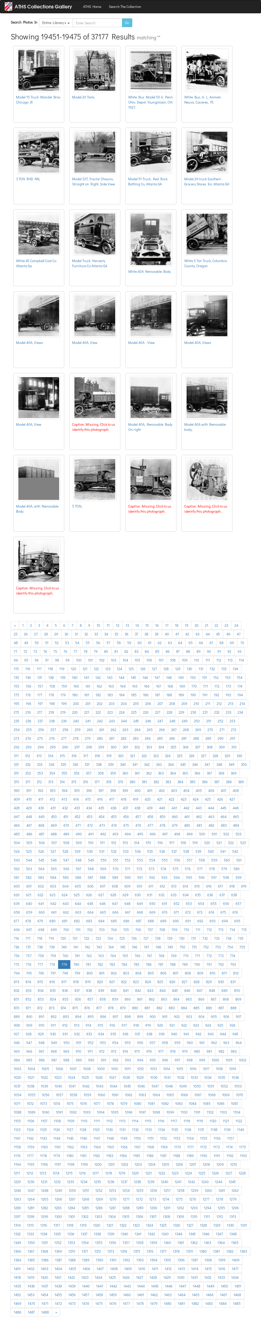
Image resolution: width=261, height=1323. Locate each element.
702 (90, 929)
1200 (98, 1164)
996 (165, 1060)
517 (171, 842)
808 (188, 973)
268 (186, 729)
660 (42, 912)
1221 (148, 1173)
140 (74, 677)
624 (65, 894)
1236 (110, 1181)
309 (222, 747)
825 (160, 981)
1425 (112, 1277)
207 (160, 703)
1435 (17, 1286)
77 (75, 651)
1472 (58, 1303)
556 (177, 860)
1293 (194, 1207)
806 (163, 973)
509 (79, 842)
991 (103, 1060)
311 (16, 755)
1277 (206, 1199)
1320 (96, 1225)
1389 (85, 1260)
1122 (239, 1120)
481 (199, 825)
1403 (44, 1268)
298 (89, 747)
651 (164, 903)
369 (234, 773)
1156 (217, 1138)
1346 (206, 1233)
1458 (99, 1294)
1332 (17, 1233)
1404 (58, 1268)
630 (138, 894)
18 (176, 625)
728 (158, 938)
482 (211, 825)
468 (41, 825)
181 (86, 694)
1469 (17, 1303)
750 (182, 947)
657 (238, 903)
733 (216, 938)
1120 (213, 1120)
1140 (240, 1129)
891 (41, 1016)
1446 (169, 1286)
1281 (31, 1207)
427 (232, 799)
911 (53, 1025)
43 (197, 634)
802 (114, 973)
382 (156, 781)
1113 (122, 1120)
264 (137, 729)
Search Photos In (25, 22)
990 (91, 1060)
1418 (17, 1277)
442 (186, 807)
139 (63, 677)
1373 (110, 1251)
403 (174, 790)
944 (223, 1034)
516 (160, 842)
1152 (163, 1138)
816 (52, 981)
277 (64, 738)
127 (154, 668)
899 (140, 1016)
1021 (31, 1077)
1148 (110, 1138)
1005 (45, 1068)
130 (189, 668)
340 (123, 764)
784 (124, 964)
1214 (56, 1173)
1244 (218, 1181)
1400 (236, 1260)
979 (185, 1051)
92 (229, 651)
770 (186, 955)
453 (89, 816)
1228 (242, 1173)
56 (98, 642)
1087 (234, 1103)
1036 (235, 1077)
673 (199, 912)
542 (235, 851)
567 (78, 868)
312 (27, 755)
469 (54, 825)
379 (120, 781)
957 (152, 1042)
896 (103, 1016)
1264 (31, 1199)
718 (39, 938)
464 (223, 816)
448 (29, 816)
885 (196, 1007)
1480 (168, 1303)
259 (78, 729)
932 (77, 1034)
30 (66, 634)
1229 (17, 1181)
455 (114, 816)
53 (67, 642)
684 (101, 920)
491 (91, 834)
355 (64, 773)
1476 (112, 1303)
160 (76, 686)
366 (197, 773)
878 (111, 1007)
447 (17, 816)
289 (208, 738)
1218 (108, 1173)
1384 (17, 1260)
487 (41, 834)
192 (216, 694)
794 (17, 973)
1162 (70, 1147)
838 (89, 990)
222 (98, 712)
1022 (44, 1077)
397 (101, 790)
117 (39, 668)
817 (64, 981)
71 (15, 651)
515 (148, 842)
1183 (109, 1155)
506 (42, 842)
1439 (72, 1286)
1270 (112, 1199)
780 (76, 964)
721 (74, 938)
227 (157, 712)
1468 (237, 1294)
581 (16, 877)
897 (115, 1016)
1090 (45, 1112)
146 (145, 677)
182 (98, 694)
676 (235, 912)
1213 (43, 1173)
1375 (136, 1251)
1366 (17, 1251)
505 (29, 842)
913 (76, 1025)
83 (136, 651)
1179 (56, 1155)
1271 (126, 1199)
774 (232, 955)
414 (76, 799)
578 (212, 868)
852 (28, 999)
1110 (84, 1120)
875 (75, 1007)
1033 (194, 1077)
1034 (208, 1077)
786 (149, 964)
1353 (71, 1242)
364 (173, 773)
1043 (99, 1086)
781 (88, 964)
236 (28, 721)
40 (167, 634)
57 (108, 642)
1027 (112, 1077)
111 (207, 660)
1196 (44, 1164)
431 (53, 807)
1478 (140, 1303)
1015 (179, 1068)
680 (52, 920)
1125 (43, 1129)
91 (219, 651)
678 (28, 920)
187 (157, 694)
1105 (17, 1120)
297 (77, 747)
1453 (30, 1294)
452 (77, 816)
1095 (115, 1112)
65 (191, 642)
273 (16, 738)
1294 (207, 1207)
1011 (127, 1068)
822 (124, 981)
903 (189, 1016)
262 (113, 729)
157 (40, 686)
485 (17, 834)
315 (62, 755)
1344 (178, 1233)
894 (78, 1016)
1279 (233, 1199)
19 (186, 625)
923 (196, 1025)
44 (208, 634)
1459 (113, 1294)
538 (186, 851)
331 (16, 764)
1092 (73, 1112)
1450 (224, 1286)
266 (162, 729)
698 (41, 929)
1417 (235, 1268)
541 (223, 851)
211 (207, 703)
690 (176, 920)
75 (55, 651)
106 (149, 660)
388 (229, 781)
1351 (44, 1242)
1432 (207, 1277)
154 (239, 677)
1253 (112, 1190)
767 (149, 955)
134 (235, 668)
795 (29, 973)
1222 (161, 1173)
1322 (123, 1225)
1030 (154, 1077)
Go (127, 22)
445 (223, 807)
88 (188, 651)
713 (220, 929)
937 (137, 1034)
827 (184, 981)
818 (76, 981)
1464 (182, 1294)
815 (40, 981)
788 (173, 964)
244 (124, 721)
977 (161, 1051)
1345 (192, 1233)
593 (164, 877)
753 (218, 947)
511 (102, 842)
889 (17, 1016)
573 (151, 868)
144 (121, 677)
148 (169, 677)
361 (137, 773)
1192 (230, 1155)
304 (161, 747)
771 (197, 955)
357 (89, 773)
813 (16, 981)
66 (201, 642)
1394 (153, 1260)
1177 (30, 1155)
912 (65, 1025)
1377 (163, 1251)
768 (161, 955)
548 (78, 860)
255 (29, 729)
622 (40, 894)
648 (127, 903)
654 (201, 903)
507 (54, 842)
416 (100, 799)
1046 (141, 1086)
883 (172, 1007)
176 (28, 694)
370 (16, 781)
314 (50, 755)
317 (85, 755)
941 (186, 1034)
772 (209, 955)
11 (108, 625)
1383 (243, 1251)
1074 (56, 1103)
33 (96, 634)
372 (39, 781)
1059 (87, 1094)
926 (233, 1025)
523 (243, 842)
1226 (215, 1173)
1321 (110, 1225)
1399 (222, 1260)
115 (16, 668)
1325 (163, 1225)
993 (128, 1060)
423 (183, 799)
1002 (242, 1060)
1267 (72, 1199)
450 (54, 816)
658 (17, 912)
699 (54, 929)
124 (119, 668)
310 (234, 747)
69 (232, 642)
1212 (30, 1173)
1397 (194, 1260)
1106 (30, 1120)
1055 (31, 1094)
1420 (44, 1277)
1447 (182, 1286)
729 (170, 938)
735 (240, 938)
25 (16, 634)
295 (53, 747)
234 (240, 712)
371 (27, 781)
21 (206, 625)
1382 (229, 1251)
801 (102, 973)
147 (157, 677)
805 (151, 973)
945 (235, 1034)
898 (128, 1016)
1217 (95, 1173)
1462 (154, 1294)
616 (209, 886)
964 (239, 1042)
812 (236, 973)
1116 (161, 1120)
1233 (70, 1181)
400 (138, 790)
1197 (57, 1164)
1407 (100, 1268)
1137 (201, 1129)
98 (57, 660)
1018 (219, 1068)
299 (101, 747)
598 (226, 877)
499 (190, 834)
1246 (17, 1190)
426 (220, 799)
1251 (85, 1190)
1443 (127, 1286)
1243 (204, 1181)
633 (173, 894)
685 (114, 920)
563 (29, 868)
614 (185, 886)
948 (41, 1042)
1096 (129, 1112)
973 (113, 1051)
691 (188, 920)
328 (215, 755)
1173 (216, 1147)
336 (75, 764)
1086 (221, 1103)
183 (110, 694)
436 (113, 807)
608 (115, 886)
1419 (30, 1277)
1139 (227, 1129)
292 (16, 747)
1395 (167, 1260)
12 (117, 625)
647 (115, 903)
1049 (183, 1086)
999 (202, 1060)
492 (103, 834)
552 (127, 860)
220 (75, 712)
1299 (44, 1216)
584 (53, 877)
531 (102, 851)
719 (51, 938)
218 (51, 712)
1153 (176, 1138)
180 (75, 694)
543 (17, 860)
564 (41, 868)
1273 (152, 1199)
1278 (219, 1199)
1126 (56, 1129)
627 (101, 894)
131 (201, 668)
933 (89, 1034)
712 (209, 929)
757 (29, 955)
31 (76, 634)
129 (177, 668)
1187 (163, 1155)
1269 (99, 1199)
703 (102, 929)
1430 (181, 1277)
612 (162, 886)
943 (211, 1034)
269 (198, 729)
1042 (85, 1086)
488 (54, 834)
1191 (217, 1155)
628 (113, 894)
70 (242, 642)
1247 (31, 1190)
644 (78, 903)
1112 (109, 1120)
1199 (84, 1164)
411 (40, 799)
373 (50, 781)
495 (140, 834)
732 (205, 938)
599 (239, 877)
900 (153, 1016)
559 (214, 860)
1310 (193, 1216)
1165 (110, 1147)
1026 (99, 1077)
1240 (164, 1181)
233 (228, 712)
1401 (17, 1268)
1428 (153, 1277)
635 (198, 894)
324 (168, 755)
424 (196, 799)
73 (35, 651)
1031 (167, 1077)
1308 (166, 1216)
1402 (30, 1268)
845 (175, 990)
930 (53, 1034)
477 (150, 825)
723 (98, 938)
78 (85, 651)
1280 (17, 1207)
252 (220, 721)
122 (96, 668)
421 (159, 799)
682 (77, 920)
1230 (30, 1181)
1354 (85, 1242)
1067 (198, 1094)
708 (162, 929)
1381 (216, 1251)
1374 (123, 1251)
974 (125, 1051)
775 (16, 964)
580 (236, 868)
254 (17, 729)
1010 (114, 1068)
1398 (208, 1260)
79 (96, 651)
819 (88, 981)
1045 (127, 1086)
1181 (83, 1155)
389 (241, 781)
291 (232, 738)
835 (53, 990)
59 (129, 642)
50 (37, 642)
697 (29, 929)
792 (221, 964)
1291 (167, 1207)
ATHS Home (92, 6)
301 (125, 747)
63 (170, 642)
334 (51, 764)
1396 (181, 1260)
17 (166, 625)
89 (199, 651)
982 (221, 1051)
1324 (149, 1225)
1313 (232, 1216)
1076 (83, 1103)
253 (232, 721)
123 (107, 668)
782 (100, 964)
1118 (187, 1120)
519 (195, 842)
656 (226, 903)
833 (28, 990)
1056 (45, 1094)
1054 (17, 1094)
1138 (214, 1129)
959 (177, 1042)
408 (236, 790)
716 (16, 938)
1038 (30, 1086)
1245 (232, 1181)
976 (149, 1051)
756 (17, 955)
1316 (43, 1225)
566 (66, 868)
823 (136, 981)
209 (184, 703)
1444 (141, 1286)
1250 (72, 1190)
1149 (123, 1138)
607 (103, 886)
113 (230, 660)
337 (87, 764)
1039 (44, 1086)
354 (52, 773)
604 (65, 886)
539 (198, 851)
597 (214, 877)
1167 (137, 1147)
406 (211, 790)
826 (172, 981)
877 (99, 1007)
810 (212, 973)
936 (125, 1034)
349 (231, 764)
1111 (97, 1120)
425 (208, 799)
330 (239, 755)
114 (241, 660)
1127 (70, 1129)
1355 (98, 1242)
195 (16, 703)
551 (115, 860)
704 (114, 929)
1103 (223, 1112)
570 (116, 868)
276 (52, 738)
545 (41, 860)
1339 (110, 1233)
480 (187, 825)
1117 (174, 1120)
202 (99, 703)
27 (36, 634)
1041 (72, 1086)
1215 (69, 1173)
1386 (45, 1260)
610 (139, 886)
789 (185, 964)
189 (181, 694)
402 (162, 790)
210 (196, 703)
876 (87, 1007)
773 (221, 955)
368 (221, 773)
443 (199, 807)
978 (173, 1051)
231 (205, 712)
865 (189, 999)
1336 (70, 1233)
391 (28, 790)
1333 (30, 1233)
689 (163, 920)
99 (68, 660)
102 (102, 660)
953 (103, 1042)
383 (168, 781)
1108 (57, 1120)
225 (134, 712)
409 (17, 799)
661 (54, 912)
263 (125, 729)
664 (90, 912)
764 (113, 955)
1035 (221, 1077)
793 (233, 964)
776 (28, 964)
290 (221, 738)
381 (144, 781)
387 (216, 781)
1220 (135, 1173)
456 (126, 816)
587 (90, 877)
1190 (203, 1155)
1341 (138, 1233)
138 (51, 677)
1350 (31, 1242)
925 (220, 1025)
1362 (194, 1242)
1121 (226, 1120)
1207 (192, 1164)
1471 (45, 1303)
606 (90, 886)
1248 (44, 1190)
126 (143, 668)
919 (148, 1025)
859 (115, 999)
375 (73, 781)
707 (150, 929)
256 (41, 729)
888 (233, 1007)
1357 (126, 1242)
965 (17, 1051)
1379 (189, 1251)
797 (53, 973)
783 (112, 964)
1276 (192, 1199)
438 (137, 807)
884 (184, 1007)
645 (90, 903)
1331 (243, 1225)
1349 (17, 1242)
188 (169, 694)
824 (148, 981)
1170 (177, 1147)
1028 (126, 1077)
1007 (73, 1068)
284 (148, 738)
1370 (71, 1251)
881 (147, 1007)
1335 (57, 1233)
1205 (165, 1164)
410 (29, 799)
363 (161, 773)
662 (66, 912)
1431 (194, 1277)
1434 (235, 1277)
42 (187, 634)
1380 (203, 1251)
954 (115, 1042)
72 (25, 651)
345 (183, 764)
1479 (154, 1303)
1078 (110, 1103)
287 (184, 738)
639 (17, 903)
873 (51, 1007)
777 (40, 964)
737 (28, 947)
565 (54, 868)
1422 (71, 1277)
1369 (58, 1251)
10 (98, 625)
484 (236, 825)
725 (122, 938)
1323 (136, 1225)
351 (16, 773)
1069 (226, 1094)
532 (113, 851)
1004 (31, 1068)
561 (239, 860)
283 (135, 738)
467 (29, 825)
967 (41, 1051)
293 (28, 747)
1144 (56, 1138)
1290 (153, 1207)
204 (124, 703)
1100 (184, 1112)
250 (197, 721)
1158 (17, 1147)
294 (41, 747)
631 (149, 894)
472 (90, 825)
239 (64, 721)
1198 (70, 1164)
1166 (124, 1147)
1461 (140, 1294)
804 (138, 973)
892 (54, 1016)
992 (116, 1060)
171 (205, 686)
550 (103, 860)
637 (222, 894)
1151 (150, 1138)
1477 (126, 1303)
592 (152, 877)
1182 (96, 1155)
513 (125, 842)
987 (54, 1060)
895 (91, 1016)
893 (66, 1016)
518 (183, 842)
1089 (31, 1112)
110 (196, 660)
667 (127, 912)
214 (242, 703)
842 (138, 990)
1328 (203, 1225)
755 (242, 947)
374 (62, 781)
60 (140, 642)
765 (125, 955)
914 (88, 1025)
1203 (138, 1164)
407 (223, 790)
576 (188, 868)
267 (174, 729)
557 (189, 860)
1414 (194, 1268)
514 (136, 842)
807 (175, 973)
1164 (97, 1147)
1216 (82, 1173)
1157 (230, 1138)
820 (100, 981)
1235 (97, 1181)
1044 (113, 1086)
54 (77, 642)
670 (164, 912)
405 (199, 790)
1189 (190, 1155)
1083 (178, 1103)
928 (29, 1034)
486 (29, 834)
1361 (180, 1242)
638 (234, 894)
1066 (184, 1094)
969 (66, 1051)
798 (65, 973)
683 (89, 920)
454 (102, 816)
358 (101, 773)
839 (101, 990)
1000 (215, 1060)
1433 (221, 1277)
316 (74, 755)
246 (148, 721)
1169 (164, 1147)
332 (28, 764)
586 (78, 877)
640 (29, 903)
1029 (140, 1077)
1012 (140, 1068)
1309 (180, 1216)
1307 (153, 1216)
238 (52, 721)
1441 (99, 1286)
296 (65, 747)
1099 (170, 1112)
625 (77, 894)
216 (28, 712)
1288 (126, 1207)
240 (76, 721)
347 (207, 764)
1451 (237, 1286)
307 (197, 747)
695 (237, 920)
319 (109, 755)
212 (219, 703)
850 (237, 990)
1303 (98, 1216)
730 (182, 938)
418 (123, 799)
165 (135, 686)
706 (138, 929)
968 (54, 1051)
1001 (229, 1060)
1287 (112, 1207)
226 (146, 712)
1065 (170, 1094)
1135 (174, 1129)
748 (158, 947)
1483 (209, 1303)
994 (140, 1060)
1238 (137, 1181)
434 (89, 807)
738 (40, 947)
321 (132, 755)
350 (244, 764)
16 (157, 625)
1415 (208, 1268)
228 (169, 712)
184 (122, 694)
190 (193, 694)
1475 (99, 1303)
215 (16, 712)
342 (147, 764)
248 (172, 721)
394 (65, 790)
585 (66, 877)
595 (189, 877)
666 (115, 912)
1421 (58, 1277)
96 (37, 660)
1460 (127, 1294)
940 (174, 1034)
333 (39, 764)
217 (39, 712)
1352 (57, 1242)
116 (27, 668)
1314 (17, 1225)
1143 (43, 1138)
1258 (181, 1190)
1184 (123, 1155)
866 (201, 999)
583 (41, 877)
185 (134, 694)
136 (28, 677)
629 (125, 894)
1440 (86, 1286)
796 (41, 973)
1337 (84, 1233)
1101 (197, 1112)
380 (132, 781)
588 (103, 877)
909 (29, 1025)
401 (149, 790)
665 (103, 912)
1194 (17, 1164)
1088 (17, 1112)
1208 (206, 1164)
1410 (141, 1268)
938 (149, 1034)
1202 (124, 1164)
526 (41, 851)
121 (85, 668)
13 (127, 625)
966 (29, 1051)
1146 (83, 1138)
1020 (17, 1077)
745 (122, 947)
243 (112, 721)
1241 (178, 1181)
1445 (155, 1286)
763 (101, 955)
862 (152, 999)
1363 (207, 1242)
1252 (98, 1190)
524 (17, 851)
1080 (137, 1103)
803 (126, 973)
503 (238, 834)
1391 (113, 1260)
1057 (59, 1094)
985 (29, 1060)
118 (50, 668)
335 (63, 764)
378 (108, 781)
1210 (233, 1164)
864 (176, 999)
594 (177, 877)
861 (139, 999)
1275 (179, 1199)
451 (65, 816)
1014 (166, 1068)
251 (208, 721)
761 (77, 955)
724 (110, 938)
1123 (17, 1129)
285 (160, 738)
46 (228, 634)
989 (79, 1060)
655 (214, 903)
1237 (124, 1181)
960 (190, 1042)
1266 (58, 1199)
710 (186, 929)
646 (103, 903)
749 (170, 947)
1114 (135, 1120)
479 (175, 825)
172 (216, 686)
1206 (179, 1164)
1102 (210, 1112)
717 (28, 938)
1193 (243, 1155)
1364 (221, 1242)
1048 (169, 1086)
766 (137, 955)
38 (146, 634)
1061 (115, 1094)
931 (65, 1034)
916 (112, 1025)
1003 (17, 1068)
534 (138, 851)
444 (211, 807)
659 (29, 912)
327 (203, 755)
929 (41, 1034)
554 (152, 860)
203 (111, 703)
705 (126, 929)
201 (87, 703)
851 (16, 999)
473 (102, 825)
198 (52, 703)
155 (16, 686)
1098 (156, 1112)
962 (214, 1042)
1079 (123, 1103)
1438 (58, 1286)
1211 (17, 1173)
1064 (156, 1094)
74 (45, 651)
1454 (44, 1294)
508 (66, 842)
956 (140, 1042)
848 (212, 990)
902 (177, 1016)
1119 (200, 1120)
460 (175, 816)
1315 (30, 1225)
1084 (193, 1103)
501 (214, 834)
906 (226, 1016)
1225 (201, 1173)
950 (66, 1042)
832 (16, 990)
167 (158, 686)
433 (77, 807)
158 (52, 686)
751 (194, 947)
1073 (43, 1103)
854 (53, 999)
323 (156, 755)
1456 (72, 1294)
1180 (70, 1155)
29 (56, 634)
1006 (59, 1068)
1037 (17, 1086)
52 (57, 642)
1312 (219, 1216)
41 (177, 634)
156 (28, 686)
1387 (58, 1260)
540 (211, 851)
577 (200, 868)
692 (200, 920)
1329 (216, 1225)
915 (100, 1025)
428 (17, 807)
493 (115, 834)
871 (28, 1007)
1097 (142, 1112)
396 (89, 790)
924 (208, 1025)
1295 (221, 1207)
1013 (153, 1068)
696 (17, 929)
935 (113, 1034)
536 (162, 851)
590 (128, 877)
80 (106, 651)
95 (26, 660)
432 (65, 807)
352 (28, 773)
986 (42, 1060)
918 (136, 1025)
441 (174, 807)
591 (140, 877)
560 (227, 860)
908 (17, 1025)
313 (39, 755)
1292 (180, 1207)
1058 (73, 1094)
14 (137, 625)
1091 (59, 1112)
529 (78, 851)
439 (150, 807)
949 (54, 1042)
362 (149, 773)
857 (90, 999)
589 (115, 877)
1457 (85, 1294)
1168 (150, 1147)
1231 (44, 1181)
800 (90, 973)
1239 (150, 1181)
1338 (97, 1233)
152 (216, 677)
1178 (43, 1155)
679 (40, 920)
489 (66, 834)
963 (226, 1042)
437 (125, 807)
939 (162, 1034)
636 (210, 894)
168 (170, 686)
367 (209, 773)
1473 (71, 1303)
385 (192, 781)
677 (16, 920)
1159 (30, 1147)
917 (124, 1025)
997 (177, 1060)
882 (159, 1007)
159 (64, 686)
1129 (96, 1129)
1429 (167, 1277)
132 (212, 668)
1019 (232, 1068)
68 (221, 642)
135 (16, 677)
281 (111, 738)
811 (224, 973)
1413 (181, 1268)
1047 (155, 1086)
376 (85, 781)
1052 (224, 1086)
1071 (17, 1103)
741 (75, 947)
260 (90, 729)
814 (28, 981)
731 (193, 938)
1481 (181, 1303)
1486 (17, 1312)
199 (64, 703)
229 (181, 712)
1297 (17, 1216)
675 (223, 912)
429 (29, 807)
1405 (72, 1268)
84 (147, 651)
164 (123, 686)
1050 (197, 1086)
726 (134, 938)
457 (138, 816)
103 (113, 660)
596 (202, 877)
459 (162, 816)
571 (127, 868)
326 (191, 755)
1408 (114, 1268)
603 (53, 886)
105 (137, 660)
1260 (208, 1190)
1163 (83, 1147)
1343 (164, 1233)
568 (91, 868)
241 (88, 721)
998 (190, 1060)
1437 (44, 1286)
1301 (71, 1216)
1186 (150, 1155)
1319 (83, 1225)
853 (41, 999)
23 (226, 625)
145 (133, 677)
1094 (101, 1112)
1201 (111, 1164)
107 (161, 660)
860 (128, 999)
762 (89, 955)
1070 (239, 1094)
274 (28, 738)
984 (17, 1060)
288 (196, 738)
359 (113, 773)
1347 (219, 1233)
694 (225, 920)
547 (66, 860)
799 (77, 973)
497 (165, 834)
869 (238, 999)
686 (126, 920)
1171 (190, 1147)
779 (64, 964)
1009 (101, 1068)
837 (77, 990)
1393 (139, 1260)
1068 (212, 1094)
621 (28, 894)
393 (52, 790)
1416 (221, 1268)
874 (63, 1007)
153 (227, 677)
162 (99, 686)
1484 (223, 1303)
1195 (30, 1164)
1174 (229, 1147)
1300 (58, 1216)
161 (87, 686)
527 (53, 851)
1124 (30, 1129)
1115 (148, 1120)
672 (188, 912)
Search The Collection (125, 6)
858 (103, 999)
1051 (210, 1086)
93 (239, 651)
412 (52, 799)
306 (186, 747)
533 (125, 851)
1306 (139, 1216)
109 (185, 660)
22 (216, 625)
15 (147, 625)
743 (99, 947)
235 (16, 721)
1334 (43, 1233)
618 (232, 886)
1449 (210, 1286)
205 (136, 703)
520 (207, 842)
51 (46, 642)
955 (128, 1042)
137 (39, 677)
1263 (17, 1199)
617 (220, 886)
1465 (196, 1294)
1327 (190, 1225)
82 (126, 651)
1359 (153, 1242)
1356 (112, 1242)
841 (126, 990)
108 (173, 660)
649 (140, 903)
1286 (99, 1207)
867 (213, 999)
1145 (70, 1138)
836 (65, 990)
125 (131, 668)
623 (52, 894)
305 (173, 747)
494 (128, 834)
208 (172, 703)
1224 (188, 1173)
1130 (109, 1129)
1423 (84, 1277)
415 (88, 799)
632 (161, 894)
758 (41, 955)
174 (239, 686)
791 (209, 964)
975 (137, 1051)
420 (148, 799)
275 (40, 738)
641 (41, 903)
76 (65, 651)
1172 (203, 1147)
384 (180, 781)
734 (228, 938)
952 (91, 1042)
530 (90, 851)
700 (66, 929)
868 (226, 999)
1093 (86, 1112)
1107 (44, 1120)
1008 (87, 1068)
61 (149, 642)
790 (197, 964)
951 (78, 1042)
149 (181, 677)
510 (91, 842)
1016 (193, 1068)
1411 (155, 1268)
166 (147, 686)
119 (61, 668)
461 (187, 816)
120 (73, 668)
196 (28, 703)
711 (197, 929)
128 (166, 668)
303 (149, 747)
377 (97, 781)
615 (197, 886)
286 (172, 738)
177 (39, 694)
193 (228, 694)
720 (63, 938)
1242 (191, 1181)
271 (222, 729)
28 (46, 634)
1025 (85, 1077)
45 (218, 634)
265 (150, 729)
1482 (195, 1303)
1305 (125, 1216)
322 (144, 755)
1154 (190, 1138)
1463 (168, 1294)
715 (244, 929)
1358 (139, 1242)
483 (224, 825)
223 (110, 712)
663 (78, 912)
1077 (97, 1103)
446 (236, 807)
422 (171, 799)
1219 (122, 1173)
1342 (151, 1233)
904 (201, 1016)
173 (228, 686)
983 (234, 1051)
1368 (44, 1251)
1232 (57, 1181)
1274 (165, 1199)
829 (209, 981)
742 (87, 947)
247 (160, 721)
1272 (139, 1199)
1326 (176, 1225)
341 (135, 764)
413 (64, 799)
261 (101, 729)
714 (232, 929)
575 (175, 868)
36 (126, 634)
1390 (99, 1260)
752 (206, 947)
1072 (30, 1103)
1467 (223, 1294)
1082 (165, 1103)
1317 (57, 1225)
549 (91, 860)
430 (41, 807)
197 (40, 703)
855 (65, 999)
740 (64, 947)
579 (224, 868)
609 (127, 886)
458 (150, 816)
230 (193, 712)
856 (78, 999)
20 (197, 625)
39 (157, 634)
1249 (58, 1190)
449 (41, 816)
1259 (194, 1190)
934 (101, 1034)
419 (135, 799)
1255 (139, 1190)
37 (136, 634)
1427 (139, 1277)
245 (136, 721)
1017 (206, 1068)
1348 (233, 1233)
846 (187, 990)
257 (53, 729)
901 (164, 1016)
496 (153, 834)
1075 (70, 1103)
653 (189, 903)
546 (54, 860)
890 (29, 1016)
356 (77, 773)
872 (40, 1007)
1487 (31, 1312)
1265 (44, 1199)
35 (116, 634)
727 (146, 938)
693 (212, 920)
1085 (207, 1103)
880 (135, 1007)
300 (113, 747)
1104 (236, 1112)
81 (116, 651)
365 (185, 773)
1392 (126, 1260)
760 (65, 955)
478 (162, 825)
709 (174, 929)
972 (102, 1051)
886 (209, 1007)
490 (79, 834)
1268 (85, 1199)
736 (16, 947)
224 (122, 712)
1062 (128, 1094)
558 (202, 860)
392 (40, 790)
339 (111, 764)
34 (106, 634)
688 (151, 920)
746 (134, 947)
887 (221, 1007)
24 (236, 625)
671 (176, 912)
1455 (58, 1294)
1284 (71, 1207)
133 (223, 668)
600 (17, 886)
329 (227, 755)
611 (151, 886)
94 (16, 660)
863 (164, 999)
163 (111, 686)
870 (16, 1007)
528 (65, 851)
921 (172, 1025)
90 (209, 651)
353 (40, 773)
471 (78, 825)
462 (199, 816)
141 (86, 677)
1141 (17, 1138)
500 (202, 834)
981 (209, 1051)
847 (200, 990)
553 (140, 860)
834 (41, 990)
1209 (220, 1164)
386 (205, 781)
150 (193, 677)
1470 (31, 1303)
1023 (57, 1077)
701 (78, 929)
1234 (83, 1181)
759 (53, 955)
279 (87, 738)
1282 (44, 1207)
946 (17, 1042)
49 (26, 642)
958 (165, 1042)
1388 (72, 1260)
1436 (31, 1286)
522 (231, 842)
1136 (188, 1129)
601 (29, 886)
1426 (126, 1277)
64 (180, 642)
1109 (70, 1120)
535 (150, 851)
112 (218, 660)
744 (111, 947)
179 (63, 694)
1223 (175, 1173)
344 (171, 764)
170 (194, 686)
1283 (57, 1207)
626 (89, 894)
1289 (139, 1207)
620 (17, 894)
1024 (71, 1077)
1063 (142, 1094)
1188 (176, 1155)
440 (162, 807)
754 (230, 947)
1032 (180, 1077)
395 (77, 790)
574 (163, 868)
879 (123, 1007)
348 (219, 764)
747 (146, 947)
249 (185, 721)
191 (204, 694)
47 (239, 634)
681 (65, 920)
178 (51, 694)
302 (137, 747)
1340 (124, 1233)
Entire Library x (55, 22)
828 (197, 981)
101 (90, 660)
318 (97, 755)
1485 (237, 1303)
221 (86, 712)
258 (65, 729)
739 (52, 947)
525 (29, 851)
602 (41, 886)
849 (224, 990)
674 (211, 912)
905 (214, 1016)
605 (78, 886)
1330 (230, 1225)
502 (226, 834)
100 (79, 660)
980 (197, 1051)
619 (243, 886)
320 (121, 755)
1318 (70, 1225)
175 (16, 694)
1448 (196, 1286)
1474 (85, 1303)
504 (17, 842)
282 (123, 738)
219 (63, 712)
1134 (161, 1129)
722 (86, 938)
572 (139, 868)
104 (125, 660)
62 (160, 642)
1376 (150, 1251)
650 (152, 903)
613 (173, 886)
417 (111, 799)
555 (165, 860)
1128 (83, 1129)
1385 (31, 1260)
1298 (30, 1216)
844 (163, 990)
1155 (203, 1138)
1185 (136, 1155)
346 (195, 764)
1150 (137, 1138)
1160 (44, 1147)
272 (233, 729)
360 (125, 773)
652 (176, 903)
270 (210, 729)
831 (233, 981)
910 (41, 1025)
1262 (235, 1190)
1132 (135, 1129)
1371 (85, 1251)
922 (184, 1025)
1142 (30, 1138)
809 (200, 973)
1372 (97, 1251)
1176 (17, 1155)
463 (211, 816)
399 (125, 790)
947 (29, 1042)
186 (146, 694)
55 (88, 642)
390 (17, 790)
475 (126, 825)
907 (238, 1016)
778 (52, 964)
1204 (151, 1164)
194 (240, 694)
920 (160, 1025)
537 (174, 851)
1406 (86, 1268)
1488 (45, 1312)
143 (109, 677)
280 (100, 738)
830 (221, 981)
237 (40, 721)
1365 (235, 1242)
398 (113, 790)
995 (153, 1060)
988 (66, 1060)
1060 (101, 1094)
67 (211, 642)
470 (66, 825)
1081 (151, 1103)
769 (174, 955)
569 (103, 868)
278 (76, 738)
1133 (148, 1129)
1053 (238, 1086)
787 (160, 964)
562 (17, 868)
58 (119, 642)
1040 (58, 1086)
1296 (235, 1207)
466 (17, 825)
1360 (167, 1242)
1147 (97, 1138)
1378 (176, 1251)
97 (47, 660)
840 (114, 990)
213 (230, 703)
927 (16, 1034)
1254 (126, 1190)
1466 (210, 1294)
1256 (153, 1190)
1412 (168, 1268)
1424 (98, 1277)
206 (148, 703)
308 (210, 747)
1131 (122, 1129)
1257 (167, 1190)
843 (150, 990)
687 (138, 920)
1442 (113, 1286)
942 (198, 1034)
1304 (112, 1216)
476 (138, 825)
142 (98, 677)
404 (186, 790)
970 (78, 1051)
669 (152, 912)
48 (16, 642)
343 (159, 764)
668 (140, 912)
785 (136, 964)
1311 (207, 1216)
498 (177, 834)
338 (99, 764)
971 (90, 1051)
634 (186, 894)
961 (202, 1042)
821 (112, 981)
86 (168, 651)
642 (53, 903)
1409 (128, 1268)
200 (76, 703)
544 (29, 860)
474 (114, 825)
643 (66, 903)
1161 (57, 1147)
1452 (17, 1294)
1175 (242, 1147)
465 (236, 816)
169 (182, 686)
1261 (221, 1190)
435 (101, 807)
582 (29, 877)
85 (157, 651)
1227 (228, 1173)
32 (86, 634)
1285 (85, 1207)
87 (178, 651)
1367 (31, 1251)
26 (26, 634)
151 (204, 677)
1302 (84, 1216)
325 (179, 755)
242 (100, 721)
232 (216, 712)
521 (219, 842)
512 (113, 842)
